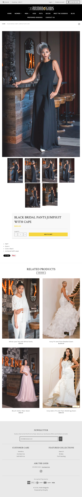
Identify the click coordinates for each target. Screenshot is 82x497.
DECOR (48, 13)
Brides (61, 454)
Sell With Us (21, 456)
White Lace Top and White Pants (21, 342)
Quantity (16, 231)
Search (61, 451)
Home (3, 24)
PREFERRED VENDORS (34, 17)
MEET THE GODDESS (61, 13)
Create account (59, 2)
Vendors (21, 451)
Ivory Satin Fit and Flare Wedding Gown (61, 411)
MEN (26, 13)
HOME (9, 13)
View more (41, 273)
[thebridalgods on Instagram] (79, 24)
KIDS (34, 13)
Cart (74, 2)
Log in (50, 2)
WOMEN (17, 13)
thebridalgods (44, 488)
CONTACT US (50, 17)
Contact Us (21, 454)
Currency (14, 2)
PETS (41, 13)
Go (60, 439)
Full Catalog (61, 456)
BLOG (73, 13)
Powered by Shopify (41, 490)
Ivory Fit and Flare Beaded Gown (61, 342)
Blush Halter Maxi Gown (21, 411)
